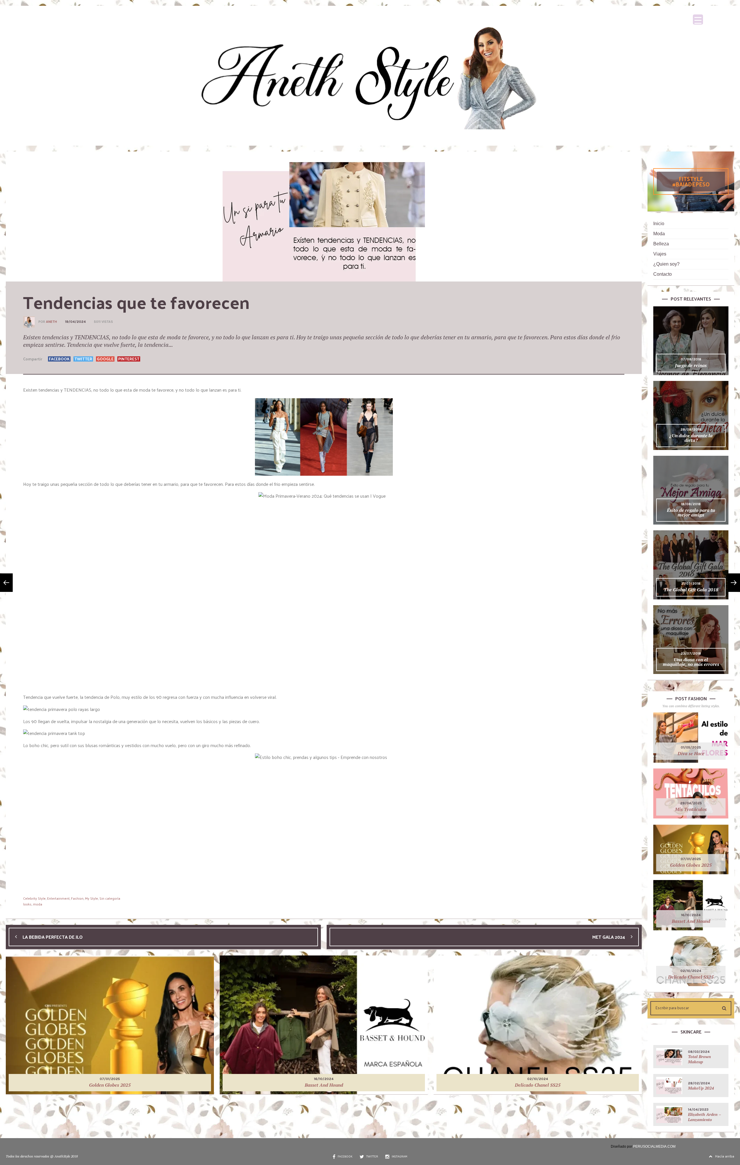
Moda (659, 233)
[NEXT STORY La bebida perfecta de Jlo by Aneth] (6, 582)
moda (37, 904)
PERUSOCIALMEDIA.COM (654, 1146)
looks (27, 904)
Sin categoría (109, 898)
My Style (91, 898)
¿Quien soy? (666, 264)
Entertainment (58, 898)
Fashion (77, 898)
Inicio (658, 223)
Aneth (51, 322)
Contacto (662, 274)
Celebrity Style (34, 898)
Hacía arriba (724, 1156)
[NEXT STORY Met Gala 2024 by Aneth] (733, 582)
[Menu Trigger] (698, 19)
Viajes (659, 253)
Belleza (661, 243)
